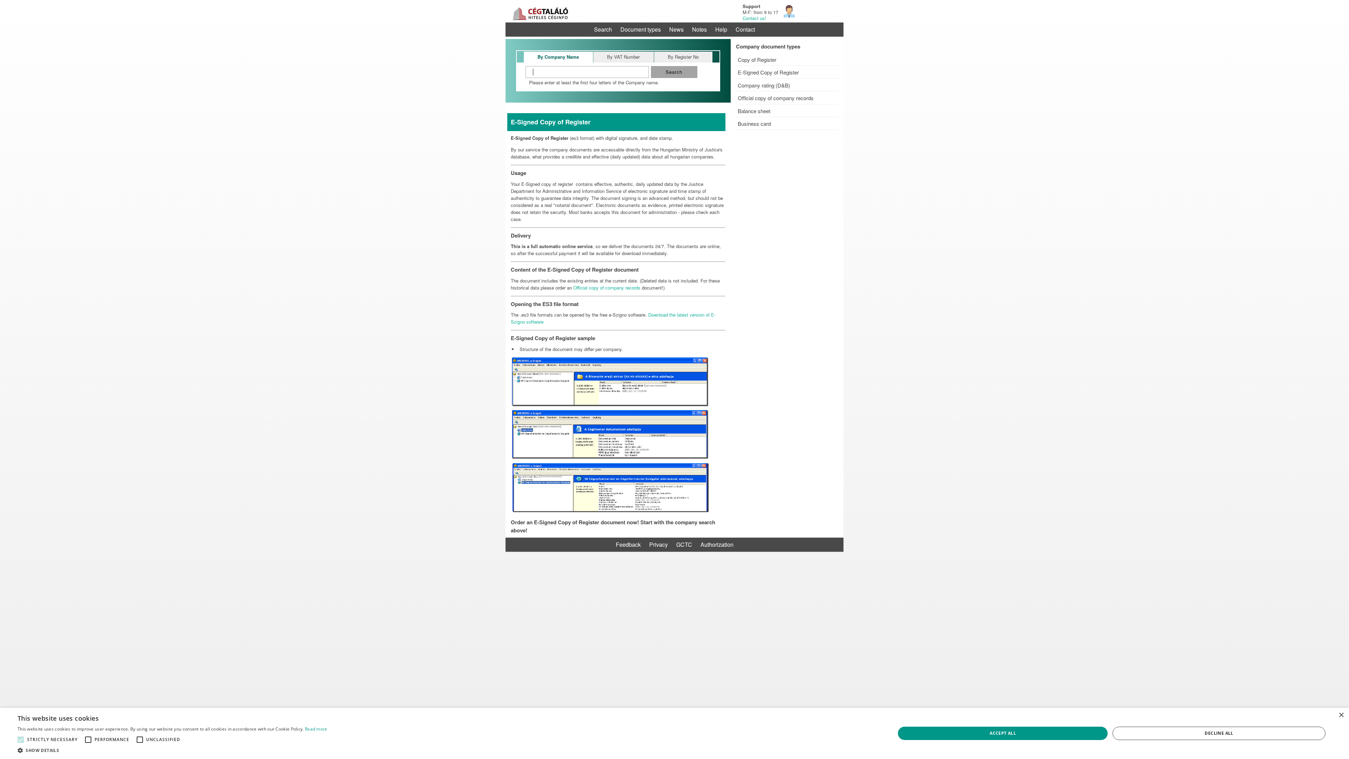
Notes (699, 29)
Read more (316, 729)
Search (603, 29)
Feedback (628, 544)
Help (721, 29)
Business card (754, 123)
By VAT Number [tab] (623, 56)
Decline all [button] (1219, 733)
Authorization (717, 544)
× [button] (1341, 715)
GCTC (684, 544)
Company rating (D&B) (764, 85)
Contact (745, 29)
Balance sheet (754, 111)
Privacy (658, 544)
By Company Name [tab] (558, 56)
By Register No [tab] (683, 56)
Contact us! (754, 18)
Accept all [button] (1003, 733)
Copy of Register (757, 59)
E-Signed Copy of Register (768, 72)
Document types (640, 29)
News (676, 29)
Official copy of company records (776, 98)
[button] (21, 740)
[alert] (674, 733)
